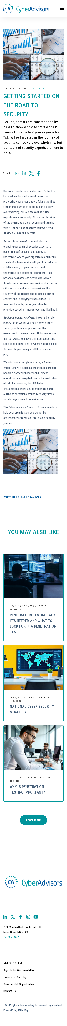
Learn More (33, 820)
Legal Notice (54, 1005)
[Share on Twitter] (31, 173)
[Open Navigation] (62, 8)
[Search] (58, 21)
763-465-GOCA (11, 936)
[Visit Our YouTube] (35, 916)
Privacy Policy (10, 1010)
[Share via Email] (17, 173)
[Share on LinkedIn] (24, 173)
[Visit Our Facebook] (20, 916)
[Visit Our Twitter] (12, 916)
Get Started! (12, 962)
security (38, 88)
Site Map (23, 1010)
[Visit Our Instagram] (28, 916)
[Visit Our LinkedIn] (5, 916)
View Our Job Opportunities (18, 984)
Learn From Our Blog (14, 977)
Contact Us (9, 991)
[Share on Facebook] (38, 173)
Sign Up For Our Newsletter (18, 970)
